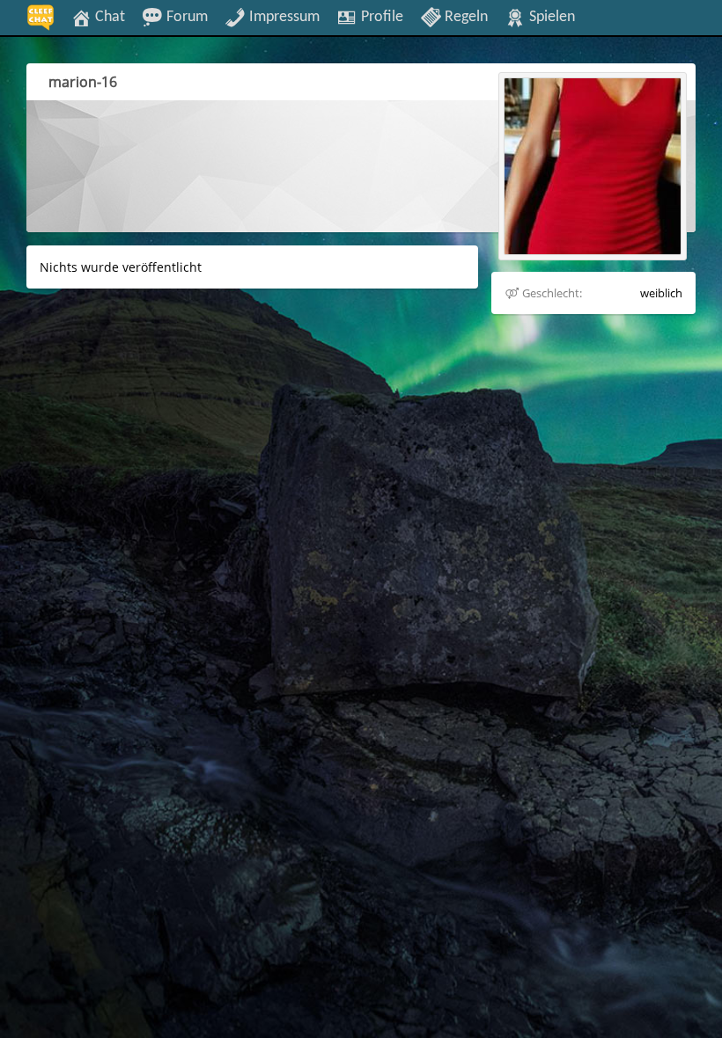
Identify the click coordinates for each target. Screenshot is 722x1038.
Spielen (550, 17)
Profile (380, 17)
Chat (108, 17)
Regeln (464, 17)
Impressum (283, 17)
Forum (185, 17)
